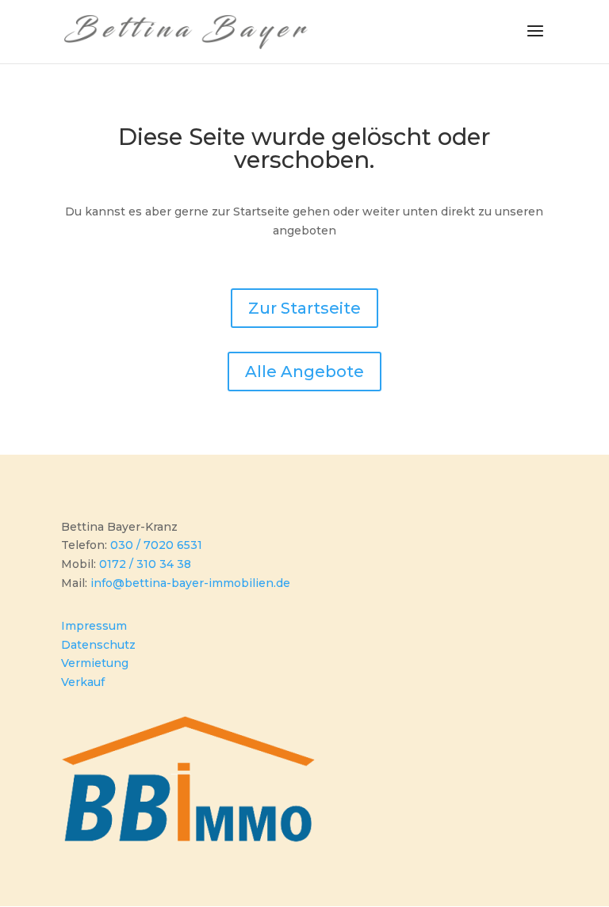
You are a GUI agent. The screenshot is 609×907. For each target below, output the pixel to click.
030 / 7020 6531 (156, 545)
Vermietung (94, 663)
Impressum (94, 626)
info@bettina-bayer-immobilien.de (190, 583)
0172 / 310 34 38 (145, 564)
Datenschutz (98, 645)
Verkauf (83, 682)
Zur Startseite (304, 308)
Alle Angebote (304, 371)
